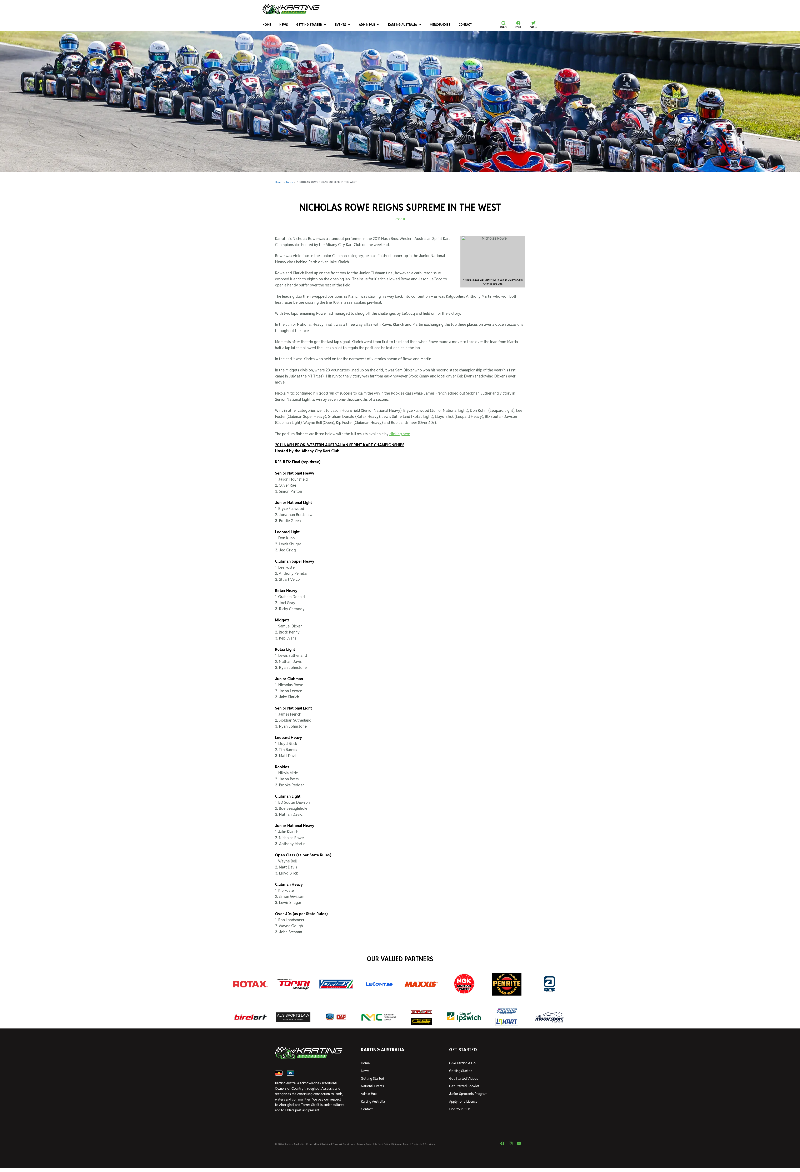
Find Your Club (459, 1109)
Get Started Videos (463, 1078)
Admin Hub (367, 24)
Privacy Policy (365, 1144)
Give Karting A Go (462, 1063)
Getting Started (309, 24)
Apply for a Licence (463, 1101)
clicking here (399, 433)
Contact (465, 24)
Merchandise (440, 24)
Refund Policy (382, 1144)
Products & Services (423, 1144)
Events (340, 24)
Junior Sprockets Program (468, 1094)
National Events (372, 1086)
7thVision (325, 1144)
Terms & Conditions (343, 1144)
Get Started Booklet (464, 1086)
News (283, 24)
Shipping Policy (401, 1144)
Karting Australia (402, 24)
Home (266, 24)
